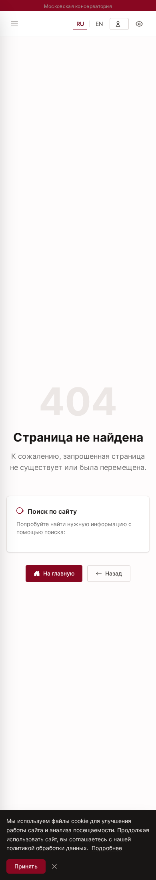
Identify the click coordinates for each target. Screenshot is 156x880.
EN (99, 23)
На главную (58, 573)
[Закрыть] (54, 866)
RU (80, 23)
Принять (26, 866)
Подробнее (107, 848)
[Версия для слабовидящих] (139, 24)
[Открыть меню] (14, 24)
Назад (113, 573)
